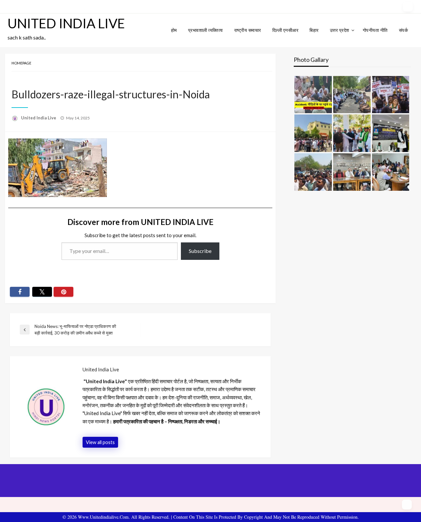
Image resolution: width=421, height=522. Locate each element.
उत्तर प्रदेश (339, 30)
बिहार (314, 30)
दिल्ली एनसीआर (285, 30)
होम (174, 30)
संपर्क (403, 30)
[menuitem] (174, 30)
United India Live (39, 117)
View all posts (100, 442)
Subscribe (200, 251)
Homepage (21, 63)
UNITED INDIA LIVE (66, 23)
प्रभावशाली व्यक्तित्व (205, 30)
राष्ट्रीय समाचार (247, 30)
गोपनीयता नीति (375, 30)
